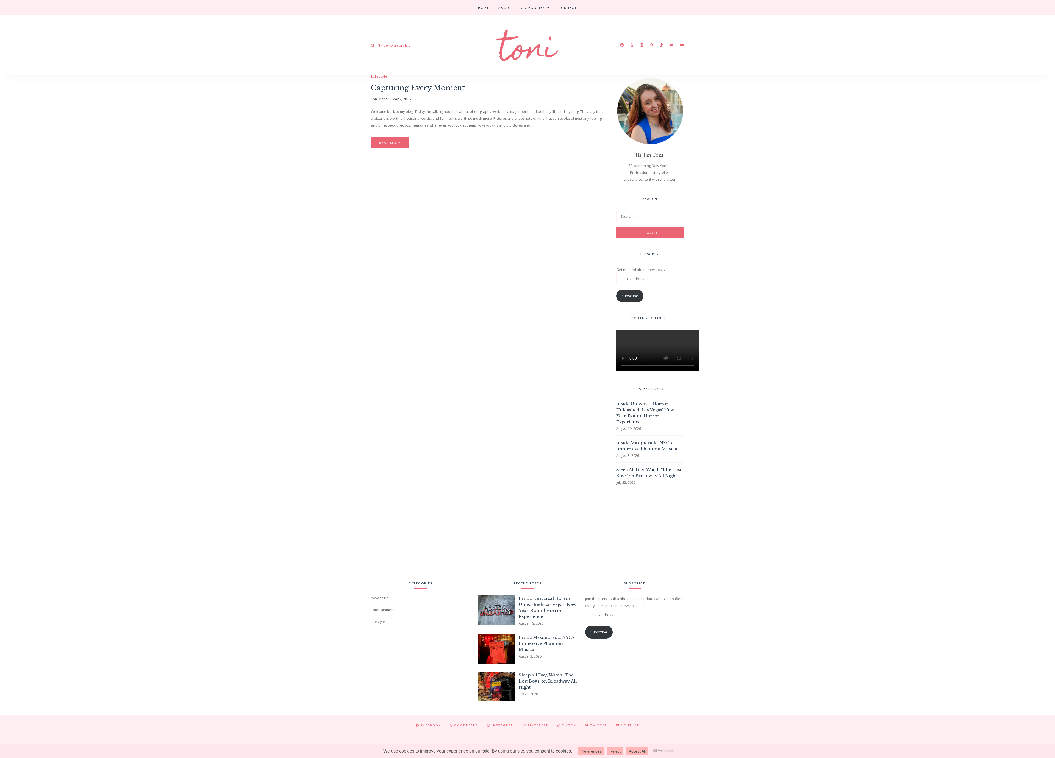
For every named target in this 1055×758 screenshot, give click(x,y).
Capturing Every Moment (418, 87)
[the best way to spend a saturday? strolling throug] (527, 531)
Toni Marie (379, 99)
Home (483, 7)
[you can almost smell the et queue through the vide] (879, 531)
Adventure (379, 597)
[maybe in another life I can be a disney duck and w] (997, 531)
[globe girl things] (58, 531)
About (505, 7)
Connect (567, 7)
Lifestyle (379, 76)
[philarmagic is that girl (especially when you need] (410, 531)
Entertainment (383, 609)
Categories (533, 7)
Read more (390, 142)
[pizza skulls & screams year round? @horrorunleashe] (762, 531)
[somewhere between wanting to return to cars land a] (645, 531)
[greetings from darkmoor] (293, 531)
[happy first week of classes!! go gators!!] (175, 531)
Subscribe (629, 295)
